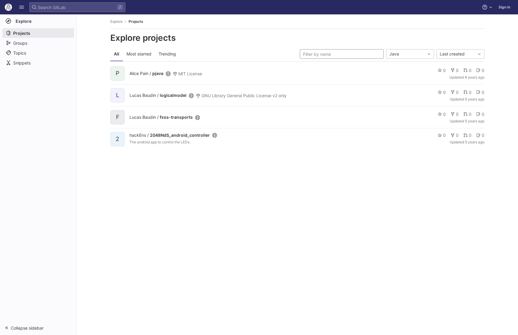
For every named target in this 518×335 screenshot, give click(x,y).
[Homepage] (8, 7)
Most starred (139, 53)
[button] (21, 7)
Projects (136, 21)
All (116, 53)
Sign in (504, 7)
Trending (167, 53)
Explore (116, 21)
